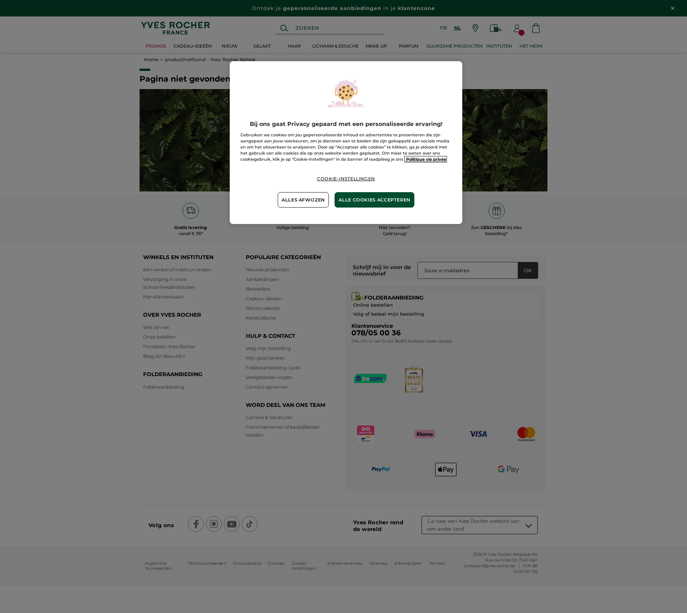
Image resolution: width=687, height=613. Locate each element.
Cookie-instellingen (346, 178)
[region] (346, 142)
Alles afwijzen (303, 200)
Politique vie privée (425, 159)
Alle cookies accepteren (374, 200)
